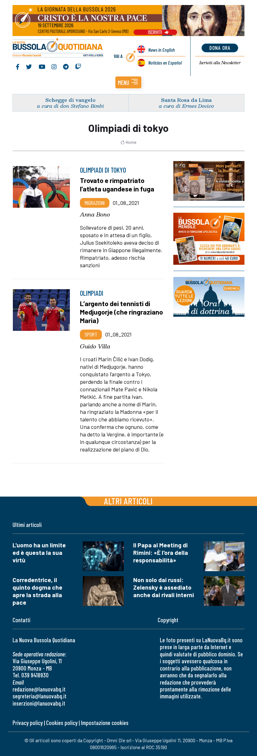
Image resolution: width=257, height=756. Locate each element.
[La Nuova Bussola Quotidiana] (58, 48)
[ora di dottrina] (208, 297)
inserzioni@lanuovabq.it (39, 703)
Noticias (165, 62)
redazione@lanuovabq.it (39, 689)
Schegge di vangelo (70, 100)
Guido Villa (95, 346)
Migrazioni (95, 202)
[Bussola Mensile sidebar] (208, 239)
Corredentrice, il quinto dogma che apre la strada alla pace (37, 591)
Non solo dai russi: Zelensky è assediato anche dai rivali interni (163, 587)
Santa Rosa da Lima (186, 100)
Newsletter (219, 63)
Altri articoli (128, 500)
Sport (91, 334)
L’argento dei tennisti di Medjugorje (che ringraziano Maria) (121, 311)
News (161, 50)
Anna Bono (95, 214)
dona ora (219, 47)
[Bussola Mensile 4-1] (208, 181)
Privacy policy (28, 722)
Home (131, 142)
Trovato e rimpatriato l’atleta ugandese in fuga (117, 184)
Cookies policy (61, 722)
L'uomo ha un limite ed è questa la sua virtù (39, 552)
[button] (128, 82)
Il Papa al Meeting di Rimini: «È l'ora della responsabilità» (160, 552)
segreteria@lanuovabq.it (39, 696)
